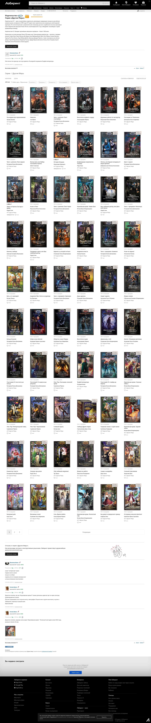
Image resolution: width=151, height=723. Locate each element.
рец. (20, 87)
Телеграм (17, 710)
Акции (48, 706)
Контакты (65, 10)
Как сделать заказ (114, 698)
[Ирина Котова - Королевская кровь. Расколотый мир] (85, 509)
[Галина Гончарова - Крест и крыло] (132, 157)
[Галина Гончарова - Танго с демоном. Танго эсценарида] (62, 113)
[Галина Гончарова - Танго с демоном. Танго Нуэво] (62, 202)
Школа (51, 8)
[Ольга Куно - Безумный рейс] (15, 509)
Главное (45, 8)
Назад (137, 68)
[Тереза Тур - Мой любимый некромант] (62, 466)
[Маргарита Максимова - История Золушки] (62, 157)
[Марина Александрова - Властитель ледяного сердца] (85, 113)
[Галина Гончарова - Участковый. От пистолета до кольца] (15, 377)
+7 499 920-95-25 (51, 10)
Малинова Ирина (14, 562)
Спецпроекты (81, 703)
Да (12, 58)
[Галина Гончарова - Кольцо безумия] (15, 334)
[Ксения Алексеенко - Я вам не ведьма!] (132, 247)
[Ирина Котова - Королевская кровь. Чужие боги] (85, 202)
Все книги (49, 683)
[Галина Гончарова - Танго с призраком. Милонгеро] (132, 202)
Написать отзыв (11, 46)
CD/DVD (48, 695)
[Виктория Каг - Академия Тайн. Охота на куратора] (38, 291)
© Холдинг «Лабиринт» (121, 719)
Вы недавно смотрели (14, 661)
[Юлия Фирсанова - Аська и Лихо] (38, 202)
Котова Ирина (13, 587)
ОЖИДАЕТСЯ (57, 168)
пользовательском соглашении (65, 717)
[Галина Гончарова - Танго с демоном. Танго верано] (15, 157)
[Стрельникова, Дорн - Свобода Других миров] (86, 422)
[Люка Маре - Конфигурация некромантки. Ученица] (85, 157)
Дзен (15, 708)
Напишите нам (113, 708)
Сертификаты (20, 10)
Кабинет (111, 690)
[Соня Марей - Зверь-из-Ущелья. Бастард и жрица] (15, 202)
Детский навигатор (83, 685)
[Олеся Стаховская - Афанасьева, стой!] (109, 334)
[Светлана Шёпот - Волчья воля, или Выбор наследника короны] (38, 157)
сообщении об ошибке (47, 651)
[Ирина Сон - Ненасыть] (38, 113)
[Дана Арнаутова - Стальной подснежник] (132, 466)
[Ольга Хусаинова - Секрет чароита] (109, 291)
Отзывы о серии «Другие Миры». (16, 545)
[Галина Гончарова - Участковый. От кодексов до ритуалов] (38, 377)
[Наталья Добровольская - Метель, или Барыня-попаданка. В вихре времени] (109, 157)
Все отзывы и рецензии (10, 68)
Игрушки (66, 8)
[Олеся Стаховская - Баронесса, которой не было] (62, 247)
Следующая (86, 532)
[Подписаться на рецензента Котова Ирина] (18, 587)
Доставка (111, 703)
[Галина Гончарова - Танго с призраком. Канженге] (109, 247)
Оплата (111, 701)
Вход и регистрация (115, 685)
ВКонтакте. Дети (19, 700)
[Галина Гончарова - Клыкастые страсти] (15, 466)
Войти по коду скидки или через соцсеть (121, 683)
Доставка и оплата (10, 10)
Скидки (43, 10)
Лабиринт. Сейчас (82, 683)
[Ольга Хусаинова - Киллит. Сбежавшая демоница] (132, 334)
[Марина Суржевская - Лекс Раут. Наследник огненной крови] (62, 377)
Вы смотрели (113, 688)
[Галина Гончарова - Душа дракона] (85, 291)
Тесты (79, 695)
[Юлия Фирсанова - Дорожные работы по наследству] (109, 113)
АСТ (20, 15)
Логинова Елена (14, 53)
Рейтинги (29, 10)
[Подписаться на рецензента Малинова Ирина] (20, 562)
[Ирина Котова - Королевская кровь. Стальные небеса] (132, 377)
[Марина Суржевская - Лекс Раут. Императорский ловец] (15, 422)
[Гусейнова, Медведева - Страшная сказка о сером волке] (109, 422)
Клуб (78, 8)
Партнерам (80, 711)
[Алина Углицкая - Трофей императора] (85, 377)
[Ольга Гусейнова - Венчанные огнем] (38, 509)
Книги (30, 8)
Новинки (36, 10)
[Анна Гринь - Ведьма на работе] (85, 466)
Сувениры (49, 698)
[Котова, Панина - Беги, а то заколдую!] (15, 291)
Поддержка (73, 10)
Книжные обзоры (82, 690)
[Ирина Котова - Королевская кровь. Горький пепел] (132, 422)
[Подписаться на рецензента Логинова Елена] (19, 53)
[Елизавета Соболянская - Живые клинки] (132, 291)
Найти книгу (75, 672)
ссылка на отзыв (18, 64)
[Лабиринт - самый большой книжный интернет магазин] (16, 3)
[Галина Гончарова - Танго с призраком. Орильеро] (62, 291)
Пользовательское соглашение (118, 713)
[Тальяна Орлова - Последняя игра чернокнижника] (15, 113)
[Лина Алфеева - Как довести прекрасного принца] (109, 509)
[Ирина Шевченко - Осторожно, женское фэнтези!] (132, 509)
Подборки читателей (83, 693)
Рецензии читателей (83, 688)
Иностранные (38, 8)
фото (21, 89)
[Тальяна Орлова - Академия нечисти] (85, 247)
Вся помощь (112, 711)
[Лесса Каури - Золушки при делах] (38, 466)
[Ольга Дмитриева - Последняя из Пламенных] (132, 113)
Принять (104, 717)
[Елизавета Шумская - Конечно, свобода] (15, 247)
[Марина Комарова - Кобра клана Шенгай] (38, 334)
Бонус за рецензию (52, 711)
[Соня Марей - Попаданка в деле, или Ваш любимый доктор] (38, 247)
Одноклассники (19, 705)
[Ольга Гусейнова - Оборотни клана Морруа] (62, 334)
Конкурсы (80, 700)
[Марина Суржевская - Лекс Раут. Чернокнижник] (38, 422)
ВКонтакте (17, 698)
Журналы (48, 688)
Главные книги (50, 708)
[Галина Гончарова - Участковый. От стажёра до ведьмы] (109, 377)
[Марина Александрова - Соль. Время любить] (62, 509)
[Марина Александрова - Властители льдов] (85, 334)
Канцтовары (58, 8)
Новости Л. (80, 698)
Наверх (141, 68)
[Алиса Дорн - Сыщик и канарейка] (109, 466)
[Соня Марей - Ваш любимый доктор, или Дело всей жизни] (109, 202)
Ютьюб (16, 703)
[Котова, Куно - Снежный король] (62, 422)
